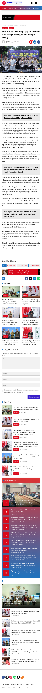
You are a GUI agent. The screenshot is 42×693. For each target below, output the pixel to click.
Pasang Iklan (30, 684)
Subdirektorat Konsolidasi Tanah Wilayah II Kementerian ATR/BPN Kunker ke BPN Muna (24, 534)
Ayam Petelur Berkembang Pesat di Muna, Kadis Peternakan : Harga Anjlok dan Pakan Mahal (23, 557)
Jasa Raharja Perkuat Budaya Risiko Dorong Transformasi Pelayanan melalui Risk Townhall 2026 (10, 343)
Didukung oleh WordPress (9, 688)
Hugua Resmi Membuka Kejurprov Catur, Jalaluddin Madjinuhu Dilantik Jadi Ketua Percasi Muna (23, 564)
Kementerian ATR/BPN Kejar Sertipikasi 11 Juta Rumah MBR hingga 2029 (31, 302)
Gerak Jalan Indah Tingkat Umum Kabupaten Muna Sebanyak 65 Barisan (24, 549)
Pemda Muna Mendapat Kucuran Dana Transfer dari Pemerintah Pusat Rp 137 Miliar (24, 518)
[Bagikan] (38, 42)
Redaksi (8, 41)
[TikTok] (18, 677)
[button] (32, 3)
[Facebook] (26, 278)
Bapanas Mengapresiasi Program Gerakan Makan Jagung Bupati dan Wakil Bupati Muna (24, 572)
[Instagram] (10, 677)
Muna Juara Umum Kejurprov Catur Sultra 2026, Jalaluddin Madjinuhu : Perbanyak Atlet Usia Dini (24, 526)
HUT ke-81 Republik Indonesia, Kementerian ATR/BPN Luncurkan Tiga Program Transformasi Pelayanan (31, 343)
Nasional (11, 28)
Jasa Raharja (11, 265)
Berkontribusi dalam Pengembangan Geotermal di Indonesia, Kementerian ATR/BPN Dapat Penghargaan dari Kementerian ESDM (10, 322)
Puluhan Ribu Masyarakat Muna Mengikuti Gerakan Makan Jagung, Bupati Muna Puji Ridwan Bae (23, 541)
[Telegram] (34, 278)
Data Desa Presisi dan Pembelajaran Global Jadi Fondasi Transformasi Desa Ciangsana (9, 302)
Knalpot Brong (23, 265)
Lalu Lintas (4, 28)
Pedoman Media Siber (17, 684)
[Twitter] (30, 278)
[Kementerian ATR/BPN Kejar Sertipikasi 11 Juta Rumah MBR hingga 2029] (31, 292)
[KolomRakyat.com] (12, 3)
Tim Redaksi (5, 684)
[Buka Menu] (35, 3)
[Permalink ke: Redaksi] (4, 42)
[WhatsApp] (38, 278)
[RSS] (22, 677)
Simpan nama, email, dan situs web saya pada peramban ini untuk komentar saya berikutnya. (21, 391)
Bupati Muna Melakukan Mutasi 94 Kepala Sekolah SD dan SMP (23, 511)
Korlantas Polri (35, 265)
